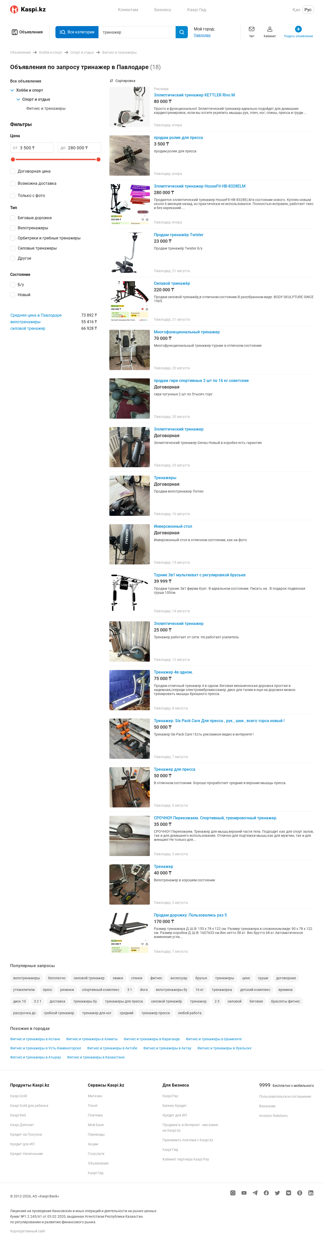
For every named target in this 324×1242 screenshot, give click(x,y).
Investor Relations (273, 1116)
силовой (234, 1001)
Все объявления (25, 81)
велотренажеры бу (171, 990)
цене (246, 978)
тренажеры (224, 978)
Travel (92, 1106)
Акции (93, 1144)
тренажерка (222, 990)
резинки (67, 990)
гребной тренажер (59, 1013)
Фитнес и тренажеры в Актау (167, 1048)
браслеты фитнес (285, 1001)
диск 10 (19, 1001)
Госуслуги (96, 1154)
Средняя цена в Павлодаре (36, 315)
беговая (256, 1001)
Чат (251, 36)
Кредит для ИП (22, 1144)
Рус (308, 9)
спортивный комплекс (100, 990)
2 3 (217, 1001)
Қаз (296, 9)
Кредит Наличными (26, 1154)
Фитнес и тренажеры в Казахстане (96, 1057)
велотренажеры (25, 321)
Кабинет (270, 36)
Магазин (95, 1096)
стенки (136, 978)
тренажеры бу (85, 1001)
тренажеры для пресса (124, 1001)
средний (126, 1013)
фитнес (156, 978)
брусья (201, 978)
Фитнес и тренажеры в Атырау (35, 1057)
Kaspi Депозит (22, 1125)
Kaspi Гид (95, 1173)
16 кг (199, 990)
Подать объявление (298, 36)
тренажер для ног (97, 1013)
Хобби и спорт (29, 90)
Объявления (31, 32)
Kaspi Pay (170, 1096)
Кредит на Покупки (26, 1134)
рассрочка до (24, 1013)
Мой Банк (96, 1125)
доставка (57, 1001)
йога (144, 990)
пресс (47, 990)
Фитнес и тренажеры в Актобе (112, 1048)
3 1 (129, 990)
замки (118, 978)
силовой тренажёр (166, 1001)
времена (285, 990)
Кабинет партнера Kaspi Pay (186, 1159)
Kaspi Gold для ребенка (29, 1106)
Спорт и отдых (36, 99)
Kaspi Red (18, 1115)
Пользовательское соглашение (285, 1096)
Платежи (95, 1115)
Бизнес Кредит (175, 1106)
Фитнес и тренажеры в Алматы (92, 1039)
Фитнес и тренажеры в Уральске (224, 1048)
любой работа (189, 1013)
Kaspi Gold (18, 1096)
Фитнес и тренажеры (46, 108)
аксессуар (178, 978)
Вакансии (267, 1106)
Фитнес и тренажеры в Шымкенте (214, 1039)
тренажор (198, 1001)
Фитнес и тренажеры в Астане (35, 1039)
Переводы (96, 1134)
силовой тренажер (27, 328)
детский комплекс (255, 990)
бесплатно (57, 978)
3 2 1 (38, 1001)
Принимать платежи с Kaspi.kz (188, 1140)
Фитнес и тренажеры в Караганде (152, 1039)
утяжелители (24, 990)
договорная (286, 978)
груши (263, 978)
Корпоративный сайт (28, 1231)
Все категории (81, 32)
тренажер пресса (155, 1013)
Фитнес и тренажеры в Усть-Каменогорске (45, 1048)
